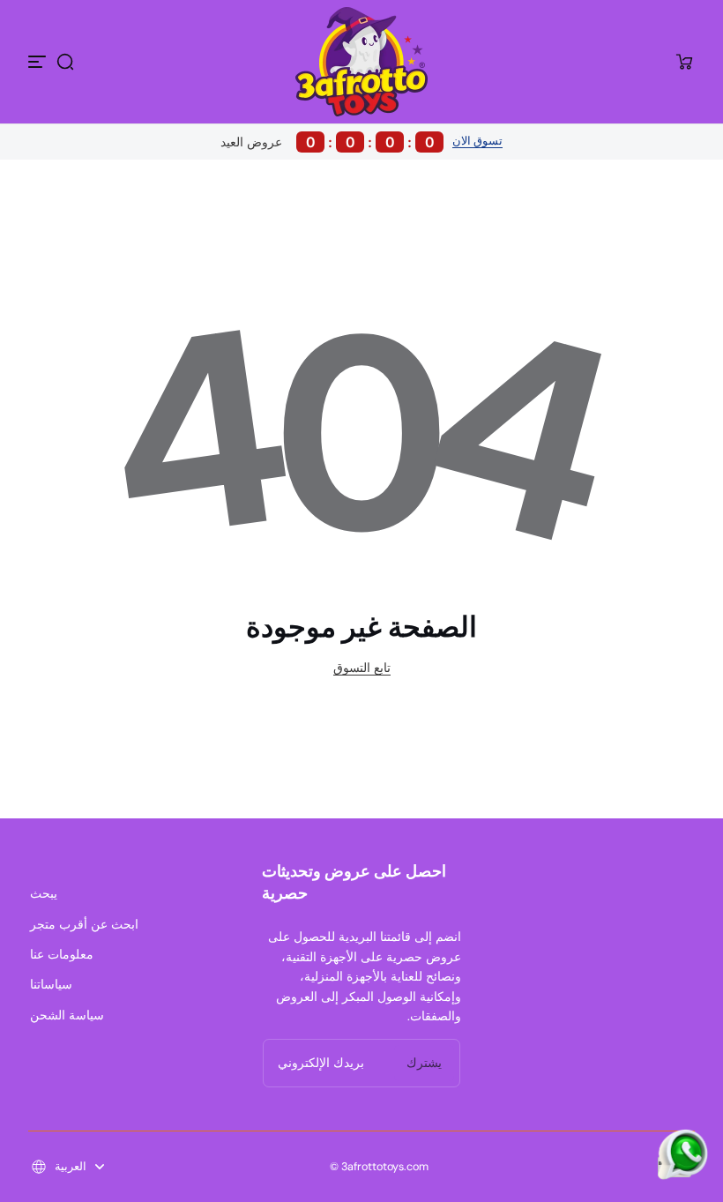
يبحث (43, 893)
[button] (65, 61)
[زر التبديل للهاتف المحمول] (38, 61)
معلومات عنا (61, 954)
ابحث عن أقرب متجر (84, 924)
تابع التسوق (362, 668)
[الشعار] (361, 61)
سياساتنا (51, 984)
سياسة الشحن (67, 1015)
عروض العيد (327, 142)
